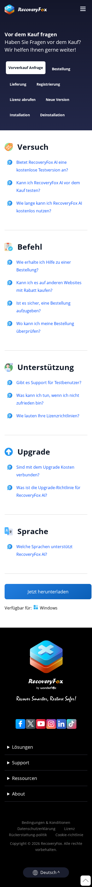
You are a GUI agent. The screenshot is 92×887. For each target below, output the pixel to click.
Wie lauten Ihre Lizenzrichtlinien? (47, 416)
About (18, 794)
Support (20, 762)
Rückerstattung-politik (28, 834)
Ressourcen (24, 778)
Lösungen (22, 747)
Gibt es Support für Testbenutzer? (48, 382)
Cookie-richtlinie (69, 834)
